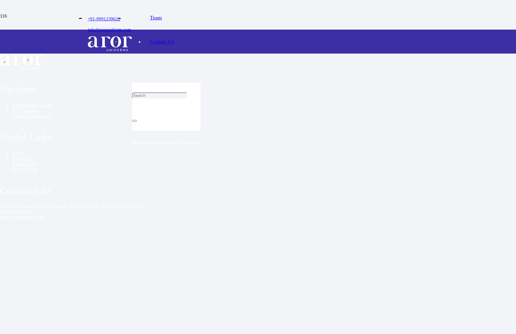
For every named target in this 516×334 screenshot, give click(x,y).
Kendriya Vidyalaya (31, 115)
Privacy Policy (25, 163)
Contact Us (22, 158)
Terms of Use (24, 169)
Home (18, 152)
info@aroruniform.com (22, 216)
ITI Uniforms (24, 110)
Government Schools (32, 105)
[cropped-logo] (110, 49)
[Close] (134, 121)
